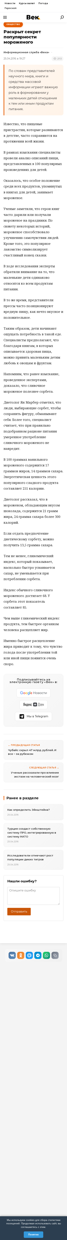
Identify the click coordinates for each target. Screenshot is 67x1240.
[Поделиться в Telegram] (37, 955)
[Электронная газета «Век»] (34, 17)
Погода (43, 3)
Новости (10, 3)
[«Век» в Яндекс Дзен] (33, 704)
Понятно (33, 1234)
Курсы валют (27, 3)
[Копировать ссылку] (55, 955)
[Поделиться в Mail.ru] (29, 955)
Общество (13, 24)
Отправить (19, 911)
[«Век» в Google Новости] (33, 692)
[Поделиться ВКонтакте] (12, 955)
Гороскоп (10, 8)
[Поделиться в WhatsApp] (46, 955)
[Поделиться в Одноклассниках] (20, 955)
